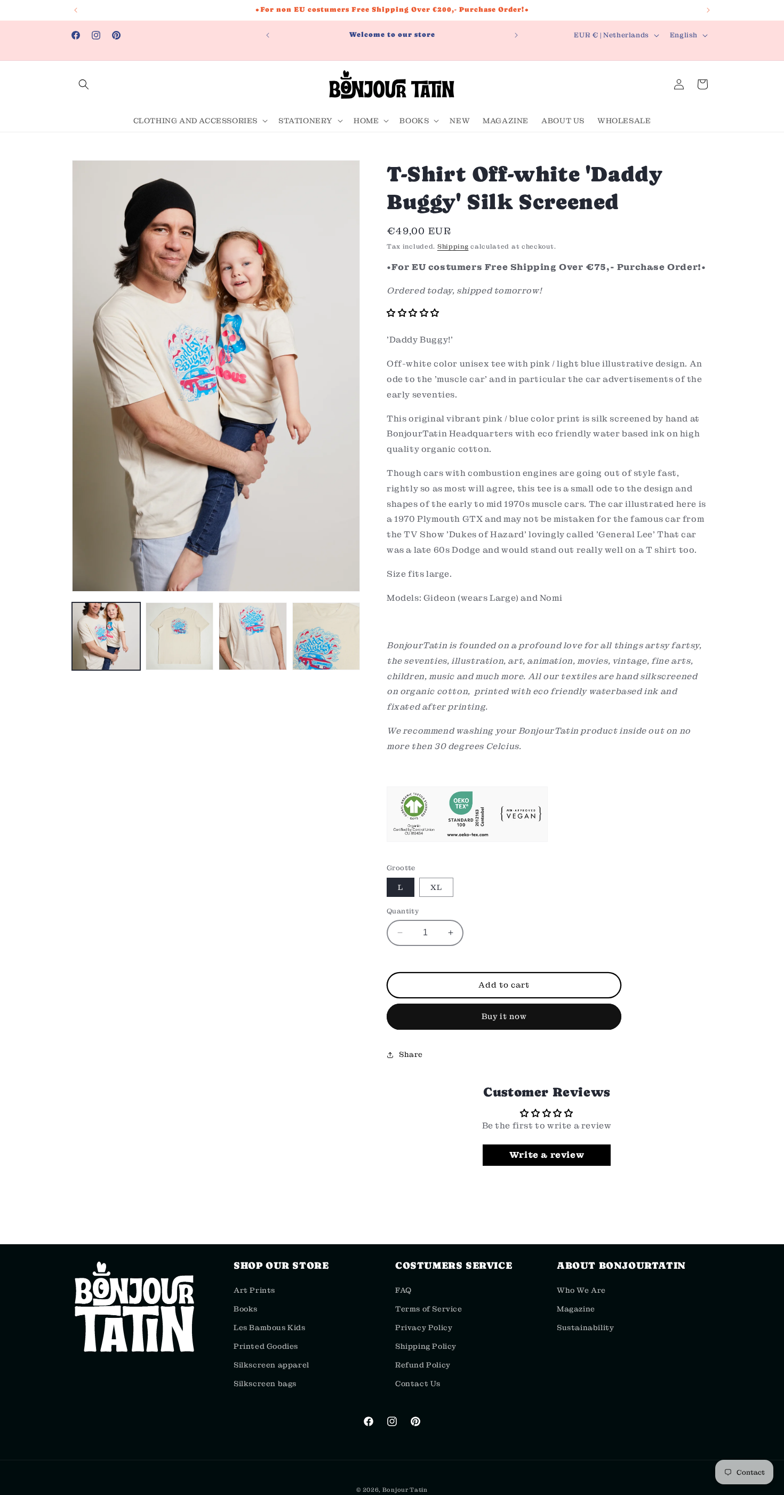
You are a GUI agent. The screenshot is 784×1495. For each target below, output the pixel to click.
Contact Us (418, 1383)
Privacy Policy (423, 1327)
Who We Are (581, 1289)
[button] (83, 84)
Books (246, 1309)
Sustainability (585, 1327)
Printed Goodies (266, 1346)
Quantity (403, 911)
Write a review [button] (546, 1154)
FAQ (403, 1289)
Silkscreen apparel (271, 1365)
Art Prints (254, 1289)
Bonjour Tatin (405, 1489)
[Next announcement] (708, 10)
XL (436, 887)
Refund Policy (423, 1365)
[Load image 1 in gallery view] (106, 636)
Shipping (453, 246)
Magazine (576, 1309)
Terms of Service (428, 1309)
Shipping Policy (426, 1346)
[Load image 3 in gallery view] (253, 636)
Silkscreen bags (265, 1383)
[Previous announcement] (75, 10)
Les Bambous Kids (270, 1327)
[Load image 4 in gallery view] (326, 636)
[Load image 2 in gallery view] (180, 636)
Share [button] (411, 1054)
